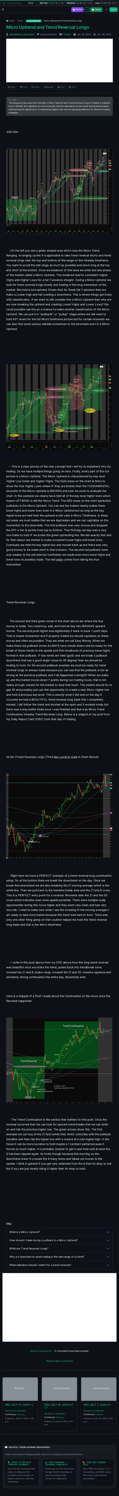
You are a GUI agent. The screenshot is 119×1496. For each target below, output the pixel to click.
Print (62, 87)
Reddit (50, 87)
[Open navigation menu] (2, 9)
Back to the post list (40, 1350)
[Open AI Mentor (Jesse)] (87, 9)
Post (25, 87)
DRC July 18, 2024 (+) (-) (58, 1406)
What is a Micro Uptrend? (24, 1232)
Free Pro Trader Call (94, 1463)
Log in (113, 9)
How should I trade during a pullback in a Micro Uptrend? (43, 1240)
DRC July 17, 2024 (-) (19, 1404)
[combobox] (18, 3)
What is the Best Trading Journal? (19, 1463)
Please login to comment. (59, 1360)
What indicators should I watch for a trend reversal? (40, 1265)
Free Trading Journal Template (56, 1463)
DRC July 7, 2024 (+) (97, 1404)
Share (12, 87)
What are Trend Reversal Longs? (28, 1248)
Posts (20, 21)
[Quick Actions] (106, 9)
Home (12, 21)
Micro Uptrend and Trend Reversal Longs (47, 27)
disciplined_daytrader (21, 34)
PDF (74, 87)
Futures (67, 34)
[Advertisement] (59, 60)
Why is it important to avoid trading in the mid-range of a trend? (46, 1256)
